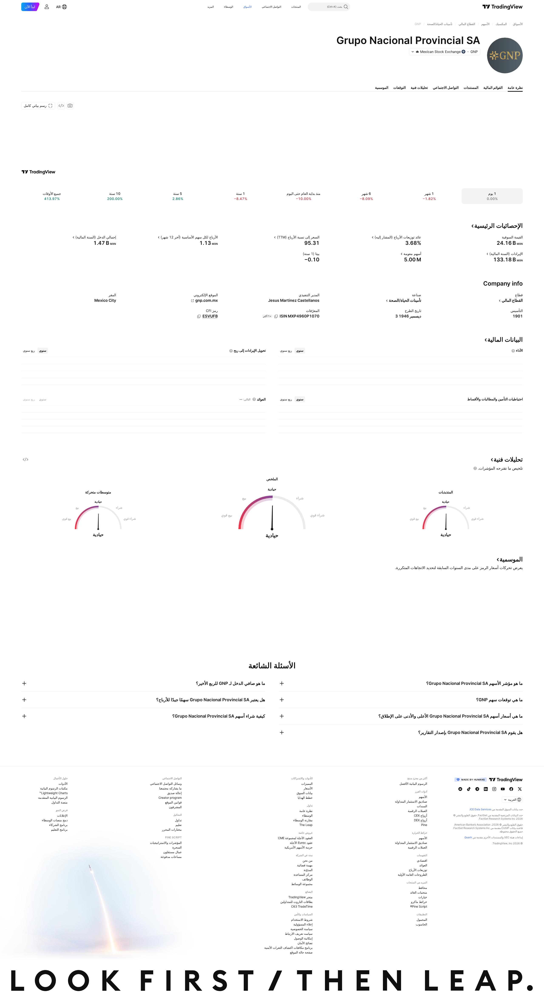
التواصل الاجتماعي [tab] (446, 87)
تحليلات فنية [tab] (419, 87)
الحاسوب (421, 924)
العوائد (423, 865)
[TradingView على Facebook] (511, 789)
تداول (178, 820)
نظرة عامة (306, 811)
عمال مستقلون (172, 852)
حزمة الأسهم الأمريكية (299, 847)
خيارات (422, 897)
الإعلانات (62, 815)
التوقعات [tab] (399, 87)
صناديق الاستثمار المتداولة (411, 801)
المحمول (421, 919)
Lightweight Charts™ (53, 793)
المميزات (307, 783)
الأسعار (308, 788)
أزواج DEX (420, 820)
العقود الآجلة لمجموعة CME (295, 838)
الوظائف (307, 879)
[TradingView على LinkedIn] (486, 789)
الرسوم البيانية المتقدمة (53, 797)
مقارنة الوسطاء (303, 820)
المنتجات (296, 6)
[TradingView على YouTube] (503, 789)
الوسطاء (228, 6)
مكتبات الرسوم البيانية (54, 788)
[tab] (300, 351)
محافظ (422, 888)
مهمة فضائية (305, 865)
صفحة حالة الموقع (301, 952)
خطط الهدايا (305, 797)
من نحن (308, 860)
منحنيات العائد (418, 892)
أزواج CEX (420, 815)
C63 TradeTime (302, 906)
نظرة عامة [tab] (515, 87)
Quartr (468, 837)
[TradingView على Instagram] (494, 789)
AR (58, 7)
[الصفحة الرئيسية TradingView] (503, 7)
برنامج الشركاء (58, 825)
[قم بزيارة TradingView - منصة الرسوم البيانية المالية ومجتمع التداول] (38, 172)
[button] (288, 7)
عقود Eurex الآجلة (301, 842)
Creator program (170, 797)
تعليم (179, 825)
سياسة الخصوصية (301, 929)
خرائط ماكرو (419, 902)
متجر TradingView (300, 897)
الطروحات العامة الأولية (412, 874)
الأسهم (423, 797)
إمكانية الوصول (303, 938)
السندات (422, 806)
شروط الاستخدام (302, 919)
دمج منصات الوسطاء (55, 820)
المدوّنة (308, 870)
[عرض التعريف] (499, 237)
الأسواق (247, 6)
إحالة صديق (174, 793)
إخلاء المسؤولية (303, 924)
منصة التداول (59, 802)
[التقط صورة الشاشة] (70, 105)
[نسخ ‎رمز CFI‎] (199, 316)
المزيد (210, 6)
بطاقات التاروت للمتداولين (296, 902)
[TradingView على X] (520, 789)
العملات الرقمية (417, 811)
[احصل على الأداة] (61, 105)
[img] (417, 52)
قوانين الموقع (173, 802)
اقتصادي (422, 860)
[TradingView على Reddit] (460, 789)
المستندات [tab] (471, 87)
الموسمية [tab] (381, 87)
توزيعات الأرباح (418, 870)
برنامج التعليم (59, 829)
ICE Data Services (480, 809)
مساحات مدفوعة (171, 856)
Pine (424, 825)
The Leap (306, 825)
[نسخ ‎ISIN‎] (276, 316)
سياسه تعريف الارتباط (299, 933)
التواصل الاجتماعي (271, 6)
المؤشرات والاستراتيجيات (166, 842)
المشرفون (175, 807)
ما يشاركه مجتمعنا (170, 788)
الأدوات (63, 783)
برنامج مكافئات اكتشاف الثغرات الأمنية (288, 947)
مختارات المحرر (172, 829)
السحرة (177, 847)
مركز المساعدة (303, 874)
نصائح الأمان (305, 943)
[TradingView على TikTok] (469, 789)
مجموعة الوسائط (302, 884)
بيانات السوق (305, 793)
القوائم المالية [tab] (493, 87)
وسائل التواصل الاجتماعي (166, 783)
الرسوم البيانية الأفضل (413, 783)
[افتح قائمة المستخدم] (46, 7)
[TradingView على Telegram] (477, 789)
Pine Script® (418, 906)
